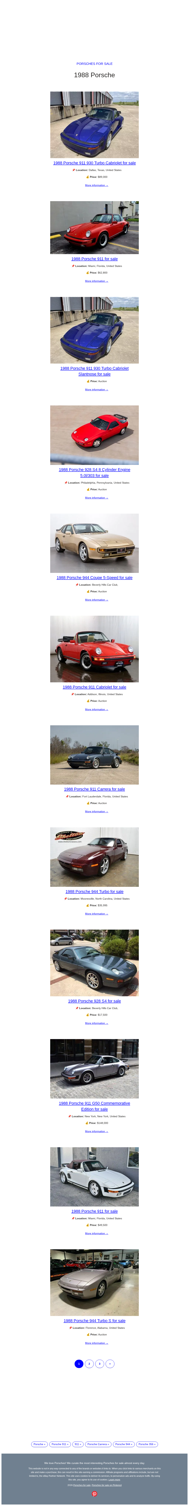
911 (77, 1444)
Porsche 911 (59, 1444)
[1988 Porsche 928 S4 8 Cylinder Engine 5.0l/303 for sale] (94, 463)
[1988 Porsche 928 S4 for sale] (94, 995)
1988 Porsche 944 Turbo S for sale (95, 1320)
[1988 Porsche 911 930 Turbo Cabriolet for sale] (94, 157)
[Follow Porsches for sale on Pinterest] (94, 1495)
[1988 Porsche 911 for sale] (94, 253)
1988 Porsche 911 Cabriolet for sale (94, 687)
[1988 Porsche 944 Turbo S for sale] (94, 1315)
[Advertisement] (94, 27)
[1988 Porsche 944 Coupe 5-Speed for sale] (94, 571)
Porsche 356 (146, 1444)
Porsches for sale (95, 64)
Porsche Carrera (97, 1444)
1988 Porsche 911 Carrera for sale (94, 789)
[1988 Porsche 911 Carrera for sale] (94, 783)
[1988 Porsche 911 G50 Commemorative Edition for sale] (94, 1097)
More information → (96, 185)
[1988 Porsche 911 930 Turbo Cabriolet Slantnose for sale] (94, 362)
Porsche (38, 1444)
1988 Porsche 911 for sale (94, 259)
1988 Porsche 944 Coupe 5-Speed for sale (95, 577)
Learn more (114, 1479)
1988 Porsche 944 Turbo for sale (94, 891)
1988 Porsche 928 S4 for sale (94, 1001)
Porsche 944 (122, 1444)
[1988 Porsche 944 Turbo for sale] (94, 885)
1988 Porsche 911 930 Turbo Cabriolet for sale (94, 163)
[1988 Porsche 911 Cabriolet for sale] (94, 681)
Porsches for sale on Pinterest (107, 1485)
